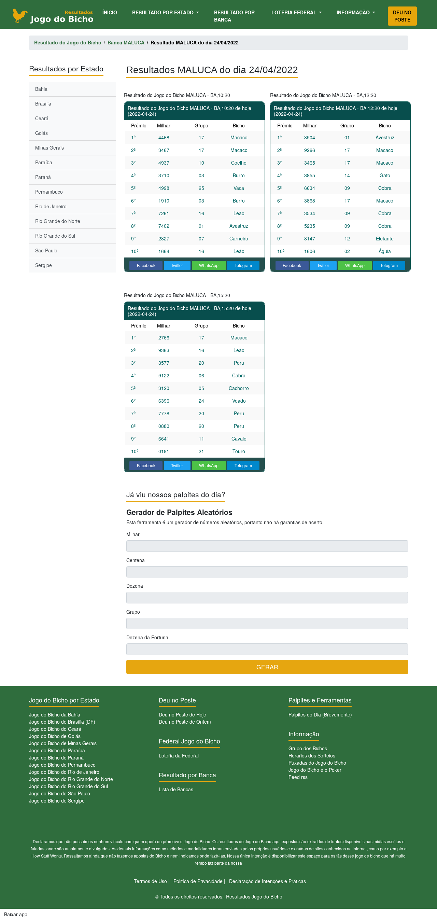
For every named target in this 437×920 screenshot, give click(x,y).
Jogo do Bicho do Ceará (55, 728)
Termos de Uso (150, 881)
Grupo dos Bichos (307, 748)
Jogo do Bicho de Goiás (55, 736)
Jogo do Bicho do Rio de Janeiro (64, 771)
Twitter (177, 265)
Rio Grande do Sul (55, 235)
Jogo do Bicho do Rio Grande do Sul (68, 786)
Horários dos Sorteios (311, 755)
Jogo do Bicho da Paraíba (57, 750)
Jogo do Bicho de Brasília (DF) (62, 721)
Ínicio (110, 12)
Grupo (133, 611)
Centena (135, 560)
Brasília (43, 103)
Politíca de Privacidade (198, 881)
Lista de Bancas (176, 789)
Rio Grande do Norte (57, 221)
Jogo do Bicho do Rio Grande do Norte (71, 779)
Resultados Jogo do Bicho (254, 896)
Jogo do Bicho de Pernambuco (62, 764)
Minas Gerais (49, 147)
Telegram (243, 265)
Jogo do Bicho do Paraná (56, 757)
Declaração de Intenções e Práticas (267, 881)
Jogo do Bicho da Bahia (54, 714)
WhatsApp (208, 265)
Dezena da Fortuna (147, 637)
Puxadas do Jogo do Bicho (317, 762)
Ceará (41, 118)
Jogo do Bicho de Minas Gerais (63, 743)
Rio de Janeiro (51, 206)
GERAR (267, 667)
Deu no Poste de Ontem (185, 721)
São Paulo (46, 250)
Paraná (43, 176)
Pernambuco (49, 191)
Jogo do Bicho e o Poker (314, 769)
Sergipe (43, 265)
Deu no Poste (402, 16)
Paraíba (43, 162)
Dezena (134, 585)
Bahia (41, 88)
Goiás (41, 132)
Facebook (146, 265)
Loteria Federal (294, 12)
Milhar (133, 534)
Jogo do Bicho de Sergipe (57, 800)
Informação (354, 12)
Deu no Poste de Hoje (182, 714)
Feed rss (298, 776)
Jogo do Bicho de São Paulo (59, 793)
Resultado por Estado (163, 12)
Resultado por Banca (234, 16)
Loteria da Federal (179, 755)
